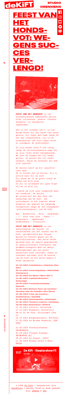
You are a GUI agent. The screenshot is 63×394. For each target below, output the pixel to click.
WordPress (17, 388)
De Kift (29, 385)
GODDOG (35, 391)
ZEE (45, 391)
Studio (54, 2)
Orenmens (50, 6)
